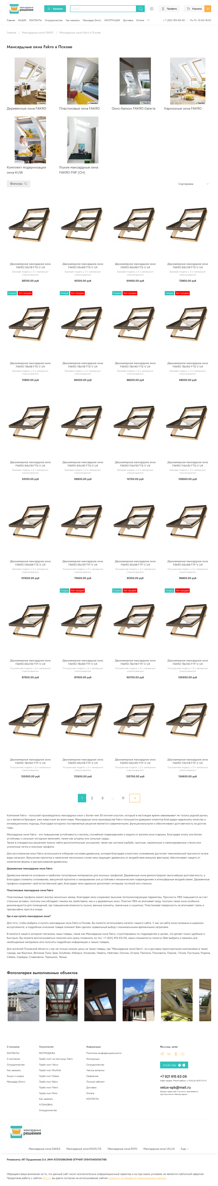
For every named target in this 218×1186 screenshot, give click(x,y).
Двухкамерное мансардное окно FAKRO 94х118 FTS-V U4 (30, 463)
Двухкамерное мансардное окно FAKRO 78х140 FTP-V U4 (187, 662)
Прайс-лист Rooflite (50, 1070)
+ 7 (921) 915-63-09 (174, 20)
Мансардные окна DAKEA (44, 1148)
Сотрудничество (54, 20)
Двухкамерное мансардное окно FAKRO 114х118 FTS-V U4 (135, 463)
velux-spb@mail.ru (175, 1087)
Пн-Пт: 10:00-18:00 (200, 20)
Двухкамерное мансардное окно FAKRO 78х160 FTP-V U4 (30, 761)
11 (123, 798)
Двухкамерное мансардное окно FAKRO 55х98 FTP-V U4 (135, 562)
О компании (13, 1058)
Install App (170, 1065)
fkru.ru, (47, 1178)
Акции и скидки (15, 1076)
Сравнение (92, 1076)
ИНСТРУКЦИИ (112, 20)
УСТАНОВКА (46, 1104)
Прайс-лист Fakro (48, 1087)
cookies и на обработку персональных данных (137, 1178)
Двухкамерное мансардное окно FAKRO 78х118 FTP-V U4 (135, 662)
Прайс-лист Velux (48, 1064)
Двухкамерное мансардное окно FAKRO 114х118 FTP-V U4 (187, 761)
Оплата (140, 20)
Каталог (58, 8)
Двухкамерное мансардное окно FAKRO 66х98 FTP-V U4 (187, 562)
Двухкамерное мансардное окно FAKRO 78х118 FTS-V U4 (83, 364)
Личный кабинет (95, 1081)
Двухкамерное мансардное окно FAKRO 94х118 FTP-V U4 (83, 761)
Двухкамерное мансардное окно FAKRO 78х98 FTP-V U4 (83, 662)
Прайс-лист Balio (48, 1081)
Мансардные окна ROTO (122, 1148)
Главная (11, 20)
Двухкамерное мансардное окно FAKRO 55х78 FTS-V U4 (30, 265)
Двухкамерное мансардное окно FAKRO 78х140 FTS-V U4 (135, 364)
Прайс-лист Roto (48, 1093)
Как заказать (73, 20)
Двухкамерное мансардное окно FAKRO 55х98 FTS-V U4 (83, 265)
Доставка (128, 20)
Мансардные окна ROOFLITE (84, 1148)
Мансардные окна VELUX (159, 1148)
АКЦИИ (22, 20)
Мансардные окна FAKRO (37, 32)
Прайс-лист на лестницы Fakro (56, 1058)
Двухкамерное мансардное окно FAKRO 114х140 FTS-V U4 (187, 463)
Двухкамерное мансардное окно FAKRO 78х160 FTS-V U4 (187, 364)
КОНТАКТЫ (35, 20)
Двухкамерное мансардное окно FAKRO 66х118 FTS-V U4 (187, 265)
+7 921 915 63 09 (173, 1076)
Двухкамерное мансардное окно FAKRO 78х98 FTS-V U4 (30, 364)
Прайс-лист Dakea (49, 1076)
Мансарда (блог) (92, 20)
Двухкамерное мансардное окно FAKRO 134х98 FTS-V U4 (30, 562)
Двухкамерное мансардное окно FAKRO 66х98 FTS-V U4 (135, 265)
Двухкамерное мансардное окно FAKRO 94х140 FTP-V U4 (135, 761)
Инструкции (92, 1058)
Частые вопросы (95, 1070)
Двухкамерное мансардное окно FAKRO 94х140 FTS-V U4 (83, 463)
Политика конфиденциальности (103, 1053)
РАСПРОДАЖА (47, 1053)
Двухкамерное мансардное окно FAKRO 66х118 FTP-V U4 (30, 662)
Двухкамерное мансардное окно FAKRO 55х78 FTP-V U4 (83, 562)
